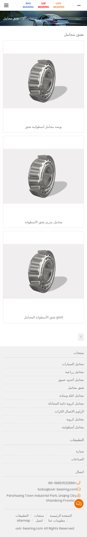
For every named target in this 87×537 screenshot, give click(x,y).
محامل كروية (75, 419)
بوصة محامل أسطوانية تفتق (43, 126)
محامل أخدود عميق (71, 379)
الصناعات (77, 459)
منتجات (32, 18)
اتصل (39, 520)
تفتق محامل (11, 18)
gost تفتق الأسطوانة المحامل (43, 317)
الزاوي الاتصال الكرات (69, 411)
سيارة (80, 451)
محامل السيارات (73, 364)
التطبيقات (22, 515)
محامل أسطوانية (73, 427)
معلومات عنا (56, 520)
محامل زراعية (74, 372)
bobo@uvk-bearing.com (57, 489)
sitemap (23, 520)
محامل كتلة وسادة (71, 395)
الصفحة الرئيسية (61, 515)
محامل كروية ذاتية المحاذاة (66, 403)
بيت (46, 18)
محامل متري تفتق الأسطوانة (44, 222)
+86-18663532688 (62, 483)
